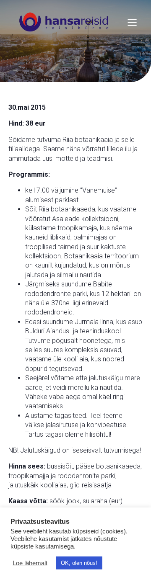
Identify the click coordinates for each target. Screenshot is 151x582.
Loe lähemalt (30, 563)
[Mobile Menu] (132, 22)
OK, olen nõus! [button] (79, 563)
